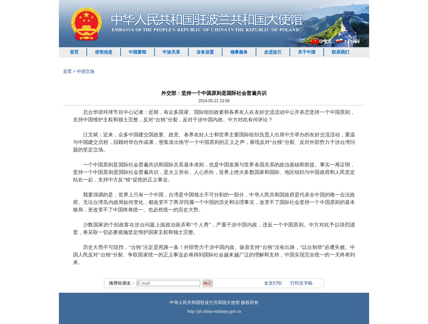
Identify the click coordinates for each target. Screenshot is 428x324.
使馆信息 (103, 52)
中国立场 (85, 71)
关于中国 (307, 52)
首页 (74, 52)
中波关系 (171, 52)
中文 (327, 41)
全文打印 (273, 283)
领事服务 (239, 52)
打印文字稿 (301, 283)
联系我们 (340, 52)
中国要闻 (137, 52)
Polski (354, 40)
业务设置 (205, 52)
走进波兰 (273, 52)
